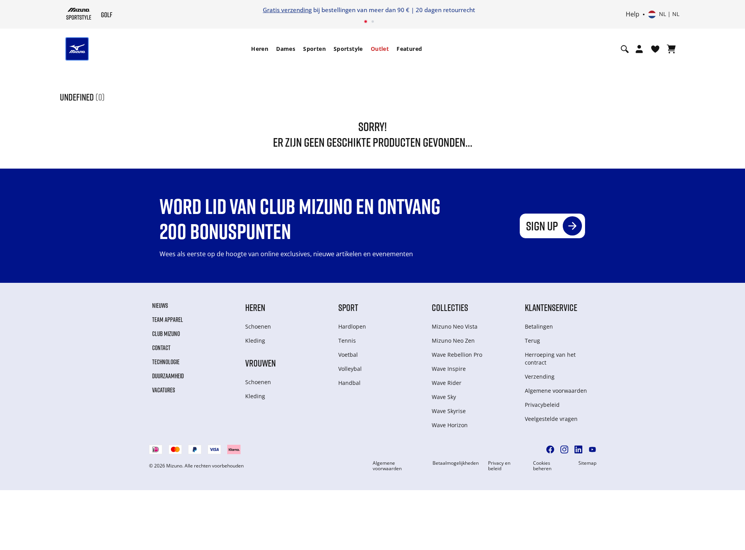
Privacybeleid (542, 404)
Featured (409, 48)
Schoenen (258, 326)
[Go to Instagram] (564, 449)
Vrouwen (260, 362)
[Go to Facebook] (550, 449)
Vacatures (163, 390)
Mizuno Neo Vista (455, 326)
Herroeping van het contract (550, 358)
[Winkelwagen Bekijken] (671, 49)
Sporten (314, 48)
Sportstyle (348, 48)
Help (632, 14)
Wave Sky (444, 397)
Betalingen (539, 326)
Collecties (450, 307)
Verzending (540, 376)
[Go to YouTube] (592, 449)
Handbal (349, 382)
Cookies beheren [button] (542, 465)
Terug (532, 340)
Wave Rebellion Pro (457, 354)
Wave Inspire (449, 368)
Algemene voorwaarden (556, 390)
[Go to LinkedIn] (578, 449)
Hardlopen (352, 326)
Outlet (380, 48)
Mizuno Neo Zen (453, 340)
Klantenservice (551, 307)
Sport (348, 307)
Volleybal (350, 368)
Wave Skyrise (449, 411)
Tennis (347, 340)
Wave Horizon (450, 425)
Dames (285, 48)
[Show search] (624, 49)
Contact (161, 348)
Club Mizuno (166, 334)
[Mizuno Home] (79, 13)
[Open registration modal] (639, 49)
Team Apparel (167, 320)
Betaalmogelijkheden (456, 463)
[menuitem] (259, 49)
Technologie (166, 362)
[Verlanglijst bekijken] (655, 49)
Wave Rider (446, 382)
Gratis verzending (287, 10)
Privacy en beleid (499, 465)
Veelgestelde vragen (551, 418)
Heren (259, 48)
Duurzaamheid (168, 376)
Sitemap (587, 463)
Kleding (255, 340)
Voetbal (348, 354)
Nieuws (160, 305)
